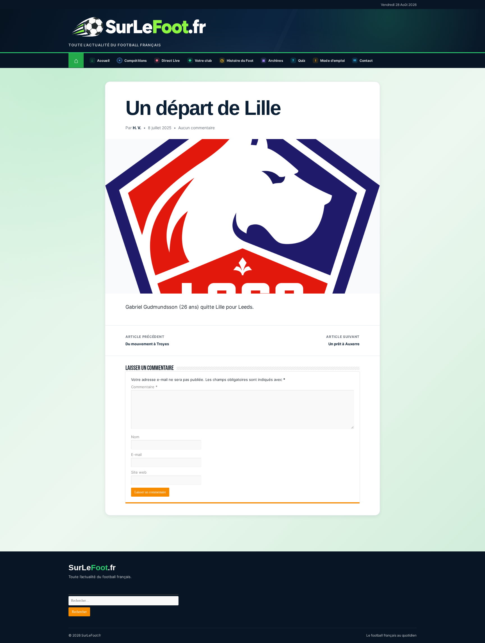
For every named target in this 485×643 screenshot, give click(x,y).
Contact (366, 60)
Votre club (203, 60)
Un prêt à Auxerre (343, 340)
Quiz (301, 60)
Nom (135, 437)
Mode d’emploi (332, 60)
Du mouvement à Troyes (147, 340)
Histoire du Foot (240, 60)
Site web (139, 472)
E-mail (136, 454)
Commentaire (144, 387)
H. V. (137, 127)
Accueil (103, 60)
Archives (275, 60)
